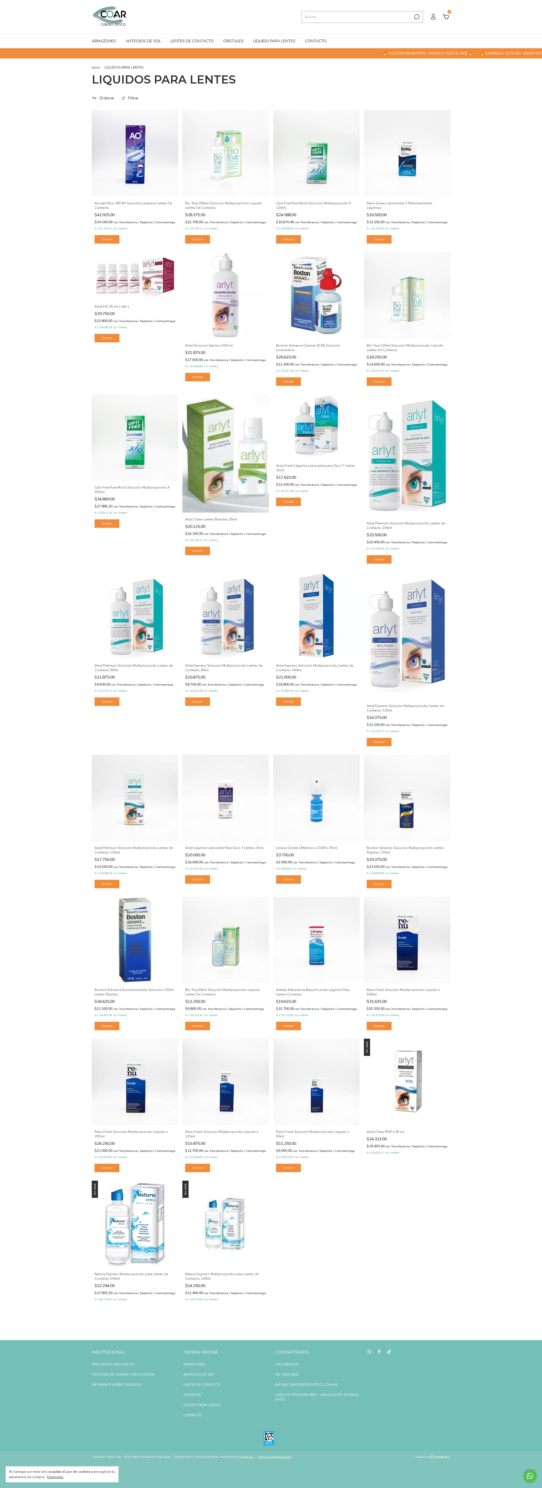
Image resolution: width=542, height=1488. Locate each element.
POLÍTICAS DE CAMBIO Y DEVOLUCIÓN (123, 1374)
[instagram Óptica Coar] (369, 1351)
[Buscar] (416, 17)
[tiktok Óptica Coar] (389, 1351)
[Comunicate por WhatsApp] (530, 1476)
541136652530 (287, 1364)
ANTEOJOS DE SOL (143, 41)
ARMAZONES (104, 41)
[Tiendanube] (432, 1457)
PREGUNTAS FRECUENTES (113, 1364)
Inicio (96, 67)
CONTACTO (316, 41)
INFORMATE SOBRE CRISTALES (116, 1384)
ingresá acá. (246, 1457)
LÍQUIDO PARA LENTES (274, 41)
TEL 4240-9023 (287, 1374)
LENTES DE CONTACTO (192, 41)
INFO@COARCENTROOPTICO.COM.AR (306, 1384)
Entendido (55, 1477)
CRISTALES (233, 41)
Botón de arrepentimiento (275, 1457)
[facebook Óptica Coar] (379, 1351)
